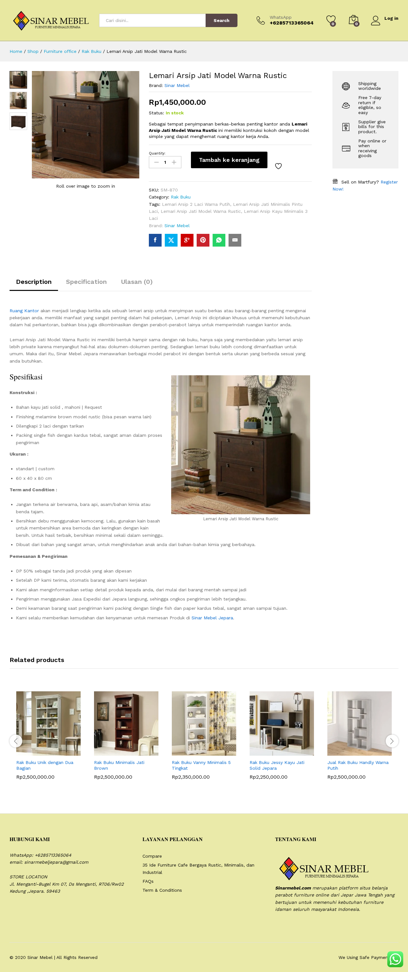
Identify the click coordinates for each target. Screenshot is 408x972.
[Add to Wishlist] (279, 166)
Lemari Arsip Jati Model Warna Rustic (201, 211)
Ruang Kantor (24, 310)
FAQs (148, 881)
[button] (32, 751)
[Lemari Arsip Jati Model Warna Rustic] (155, 240)
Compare (152, 856)
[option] (48, 740)
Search (221, 20)
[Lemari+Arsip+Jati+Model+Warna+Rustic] (171, 240)
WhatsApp (281, 17)
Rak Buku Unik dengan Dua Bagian (44, 765)
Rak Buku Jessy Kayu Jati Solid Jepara (277, 765)
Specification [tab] (86, 281)
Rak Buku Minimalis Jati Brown (119, 765)
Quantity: (157, 153)
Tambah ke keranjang (229, 159)
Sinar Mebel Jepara (212, 617)
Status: (156, 112)
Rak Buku (181, 196)
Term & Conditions (162, 890)
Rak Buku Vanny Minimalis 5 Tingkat (201, 765)
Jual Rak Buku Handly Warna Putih (358, 765)
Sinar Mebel (177, 85)
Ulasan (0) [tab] (137, 281)
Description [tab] (34, 281)
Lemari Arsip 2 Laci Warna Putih (196, 204)
